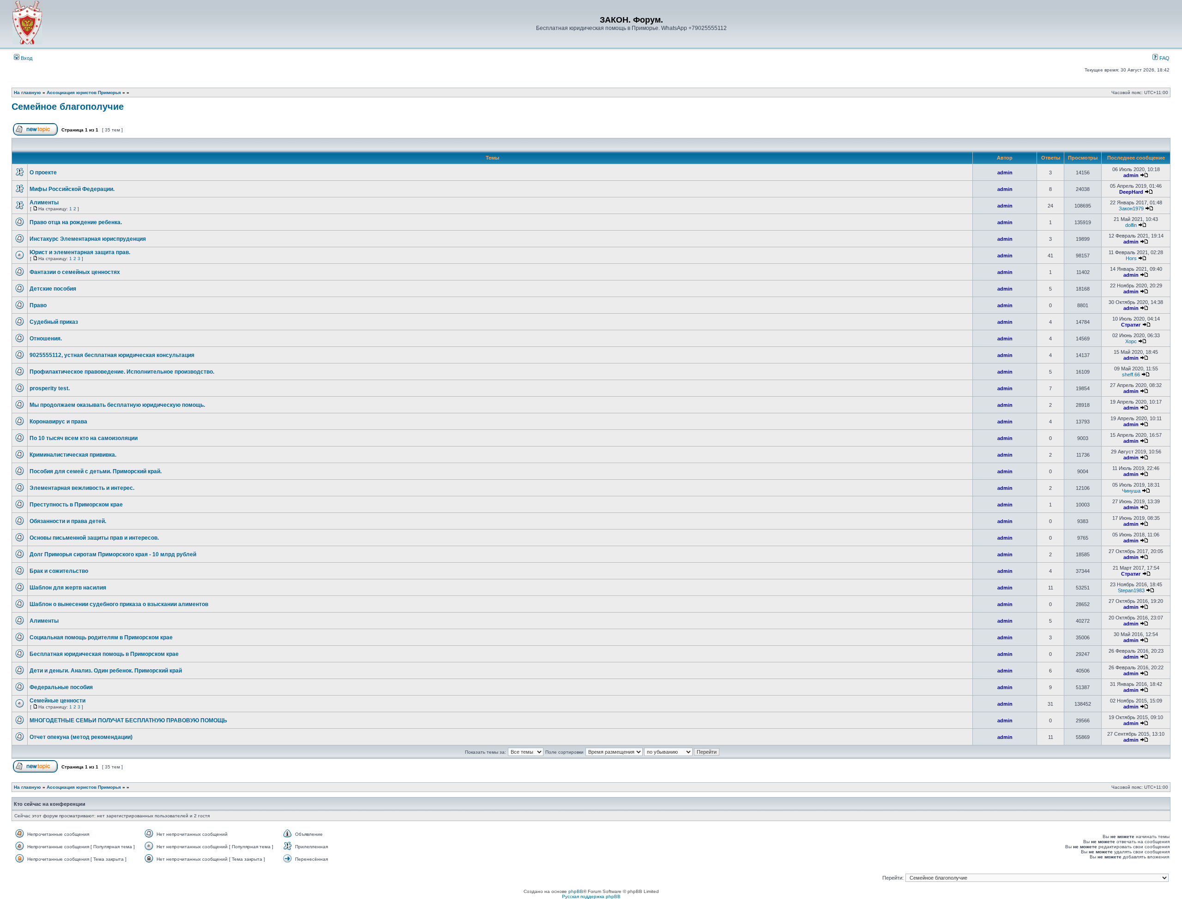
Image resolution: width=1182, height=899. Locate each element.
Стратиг (1131, 324)
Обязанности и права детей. (68, 521)
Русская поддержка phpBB (591, 896)
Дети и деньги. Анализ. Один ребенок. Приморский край (106, 670)
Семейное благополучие (68, 106)
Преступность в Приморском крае (76, 504)
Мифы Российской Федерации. (72, 189)
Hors (1131, 258)
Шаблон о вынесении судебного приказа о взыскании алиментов (119, 604)
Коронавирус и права (58, 421)
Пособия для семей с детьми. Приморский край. (96, 471)
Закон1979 (1131, 208)
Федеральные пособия (61, 687)
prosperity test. (50, 388)
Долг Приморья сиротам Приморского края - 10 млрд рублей (113, 554)
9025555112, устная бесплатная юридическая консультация (112, 355)
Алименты (44, 202)
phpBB (575, 891)
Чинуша (1131, 491)
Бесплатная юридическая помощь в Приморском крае (104, 654)
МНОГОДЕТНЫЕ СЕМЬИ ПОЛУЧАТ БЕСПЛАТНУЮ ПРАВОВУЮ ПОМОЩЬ (128, 720)
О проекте (43, 172)
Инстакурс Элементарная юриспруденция (88, 239)
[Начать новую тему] (35, 134)
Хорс (1131, 341)
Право (38, 305)
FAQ (1164, 58)
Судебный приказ (54, 322)
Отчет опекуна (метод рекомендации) (81, 737)
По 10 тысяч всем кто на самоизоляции (84, 438)
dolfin (1131, 225)
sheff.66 (1131, 374)
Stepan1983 (1131, 590)
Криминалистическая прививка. (73, 455)
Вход (25, 58)
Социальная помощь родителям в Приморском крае (101, 637)
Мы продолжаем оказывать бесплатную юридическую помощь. (117, 405)
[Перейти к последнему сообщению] (1144, 175)
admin (1005, 172)
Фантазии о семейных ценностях (75, 272)
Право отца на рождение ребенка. (76, 222)
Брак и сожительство (59, 571)
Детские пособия (53, 289)
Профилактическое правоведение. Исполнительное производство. (122, 372)
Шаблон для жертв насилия (68, 587)
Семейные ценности (57, 700)
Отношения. (46, 338)
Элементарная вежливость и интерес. (82, 488)
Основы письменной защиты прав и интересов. (94, 538)
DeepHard (1131, 192)
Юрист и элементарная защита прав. (80, 252)
